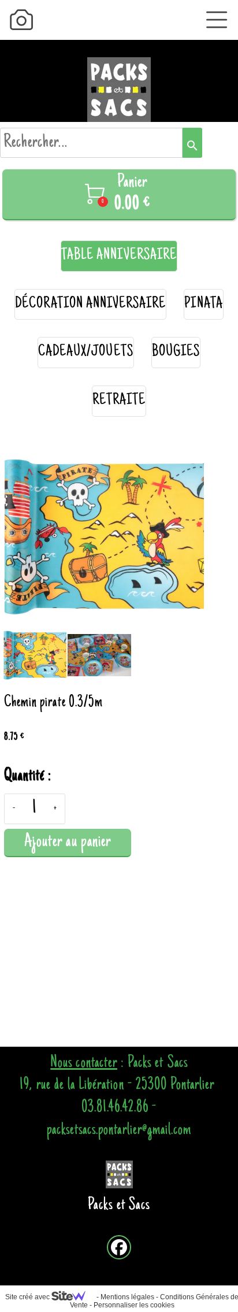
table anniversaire (119, 255)
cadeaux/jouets (85, 352)
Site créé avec (28, 1297)
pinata (203, 304)
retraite (119, 400)
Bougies (176, 352)
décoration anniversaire (90, 304)
